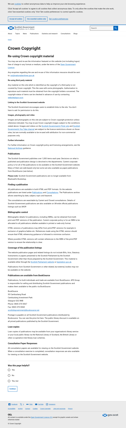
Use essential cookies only (36, 19)
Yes (13, 370)
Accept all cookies (15, 19)
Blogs (75, 34)
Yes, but (15, 381)
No (13, 375)
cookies (17, 4)
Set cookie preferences (58, 19)
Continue (12, 389)
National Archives (15, 148)
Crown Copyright (45, 408)
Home (10, 39)
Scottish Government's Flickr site (55, 126)
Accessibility (11, 408)
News (25, 34)
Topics (17, 34)
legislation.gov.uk (64, 262)
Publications (34, 34)
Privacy (70, 408)
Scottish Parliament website (42, 262)
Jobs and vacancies (59, 408)
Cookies (35, 408)
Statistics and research (50, 34)
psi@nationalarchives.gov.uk (22, 75)
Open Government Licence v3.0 (41, 417)
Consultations (65, 34)
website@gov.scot (15, 98)
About (10, 34)
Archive (20, 408)
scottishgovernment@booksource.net (23, 310)
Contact (27, 408)
